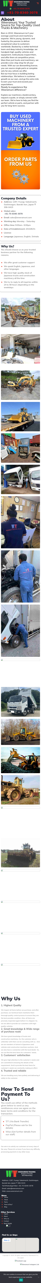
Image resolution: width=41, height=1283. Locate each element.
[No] (39, 1277)
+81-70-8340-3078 (13, 213)
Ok (21, 1280)
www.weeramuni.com (14, 1191)
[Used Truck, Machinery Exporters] (16, 3)
